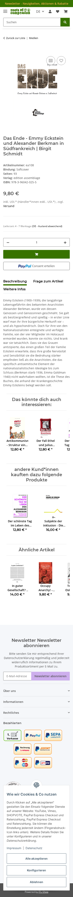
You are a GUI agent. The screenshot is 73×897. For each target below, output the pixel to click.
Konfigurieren (36, 870)
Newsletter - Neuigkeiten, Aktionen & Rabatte (36, 3)
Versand (8, 206)
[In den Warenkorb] (6, 50)
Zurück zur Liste (15, 38)
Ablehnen (36, 882)
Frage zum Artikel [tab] (48, 281)
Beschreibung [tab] (15, 281)
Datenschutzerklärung (19, 658)
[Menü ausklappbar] (5, 9)
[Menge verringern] (7, 242)
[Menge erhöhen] (65, 242)
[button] (50, 11)
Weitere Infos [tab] (14, 289)
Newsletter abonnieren (50, 676)
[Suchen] (65, 22)
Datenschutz (34, 848)
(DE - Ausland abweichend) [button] (47, 226)
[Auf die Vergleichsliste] (50, 60)
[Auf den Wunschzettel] (61, 60)
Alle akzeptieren (36, 858)
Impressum (14, 848)
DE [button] (38, 11)
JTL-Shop (43, 892)
